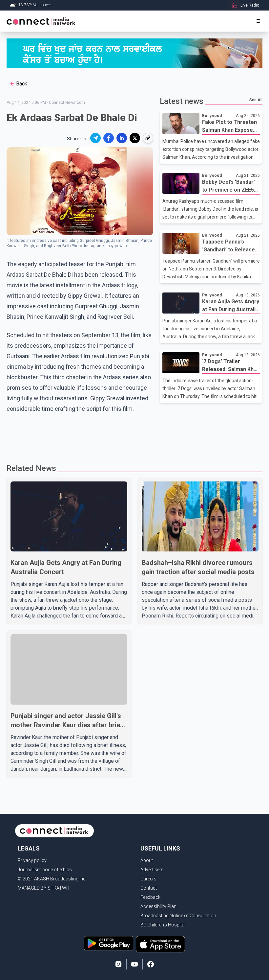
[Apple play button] (160, 944)
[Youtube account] (134, 964)
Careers (148, 878)
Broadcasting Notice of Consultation (178, 915)
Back (21, 84)
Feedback (150, 897)
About (146, 860)
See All (255, 100)
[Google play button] (108, 944)
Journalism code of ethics (45, 869)
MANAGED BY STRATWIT (44, 888)
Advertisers (152, 869)
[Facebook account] (150, 964)
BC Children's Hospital (162, 924)
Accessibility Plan (158, 906)
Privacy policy (32, 860)
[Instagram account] (118, 964)
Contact (148, 888)
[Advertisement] (134, 435)
